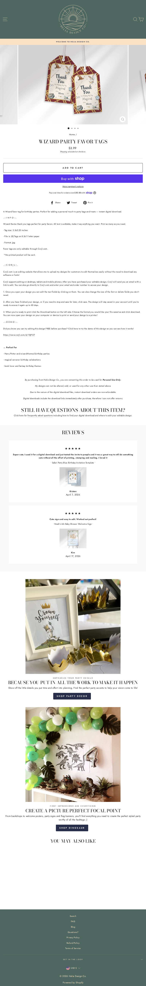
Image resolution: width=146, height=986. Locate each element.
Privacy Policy (73, 937)
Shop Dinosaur (72, 827)
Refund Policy (73, 942)
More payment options (73, 186)
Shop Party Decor (72, 696)
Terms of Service (73, 948)
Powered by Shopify (73, 982)
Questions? (73, 932)
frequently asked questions (40, 415)
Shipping (63, 151)
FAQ (73, 921)
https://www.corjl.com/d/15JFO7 (19, 334)
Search (73, 916)
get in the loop (73, 959)
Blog (73, 926)
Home (72, 134)
